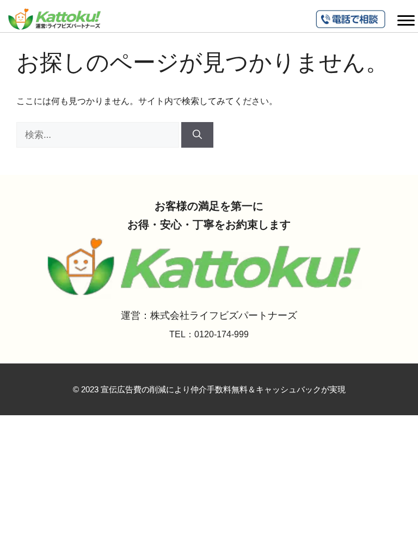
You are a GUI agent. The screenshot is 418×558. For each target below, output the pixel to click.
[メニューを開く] (406, 19)
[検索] (197, 135)
